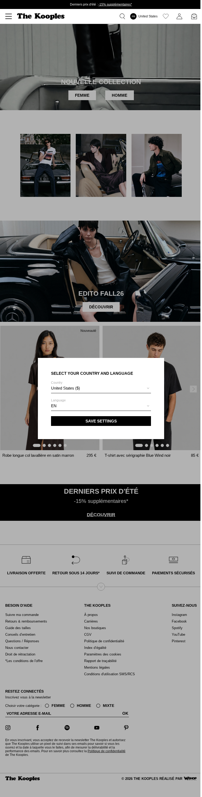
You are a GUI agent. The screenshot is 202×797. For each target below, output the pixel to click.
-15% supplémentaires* (115, 4)
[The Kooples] (41, 16)
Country (65, 385)
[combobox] (101, 389)
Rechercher (123, 16)
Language (58, 403)
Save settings (101, 421)
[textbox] (101, 388)
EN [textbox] (54, 406)
